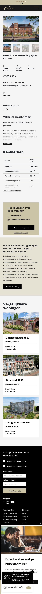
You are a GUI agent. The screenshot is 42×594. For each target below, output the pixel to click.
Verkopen (25, 517)
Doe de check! (11, 287)
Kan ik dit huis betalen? (12, 82)
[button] (37, 324)
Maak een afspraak (21, 228)
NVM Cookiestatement (10, 513)
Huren (24, 520)
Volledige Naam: (9, 480)
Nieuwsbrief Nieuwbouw (16, 461)
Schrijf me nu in (15, 491)
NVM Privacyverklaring (10, 517)
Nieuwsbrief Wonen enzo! (17, 466)
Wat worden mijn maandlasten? (15, 86)
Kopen (24, 513)
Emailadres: (7, 471)
